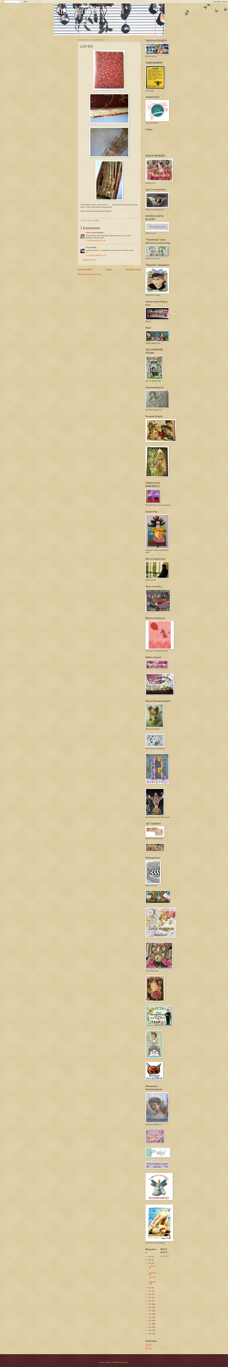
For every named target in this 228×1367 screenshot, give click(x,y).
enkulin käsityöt (91, 233)
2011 (150, 1324)
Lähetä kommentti (89, 260)
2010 (150, 1327)
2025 (150, 1257)
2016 (150, 1307)
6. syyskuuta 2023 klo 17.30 (95, 240)
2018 (150, 1301)
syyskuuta (152, 1273)
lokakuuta (153, 1266)
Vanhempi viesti (133, 269)
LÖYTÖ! (152, 1277)
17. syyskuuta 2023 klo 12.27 (96, 255)
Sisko (150, 1345)
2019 (150, 1297)
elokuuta (153, 1282)
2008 (150, 1334)
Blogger (125, 1362)
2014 (150, 1314)
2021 (150, 1291)
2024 (150, 1260)
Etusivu (108, 269)
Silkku (88, 247)
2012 (150, 1320)
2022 (150, 1288)
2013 (150, 1317)
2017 (150, 1304)
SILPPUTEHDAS (82, 11)
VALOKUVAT (164, 1256)
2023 (150, 1263)
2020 (150, 1294)
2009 (150, 1330)
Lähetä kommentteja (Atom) (91, 274)
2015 (150, 1311)
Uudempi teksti (85, 269)
